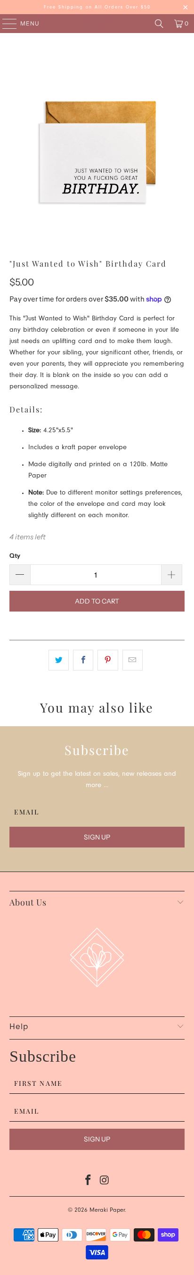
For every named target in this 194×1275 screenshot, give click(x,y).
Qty (14, 555)
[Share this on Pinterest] (107, 660)
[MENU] (5, 23)
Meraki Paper (107, 1211)
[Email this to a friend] (132, 660)
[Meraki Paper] (97, 23)
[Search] (159, 23)
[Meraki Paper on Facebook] (88, 1182)
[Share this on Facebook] (83, 660)
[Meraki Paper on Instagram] (104, 1182)
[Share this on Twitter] (58, 660)
